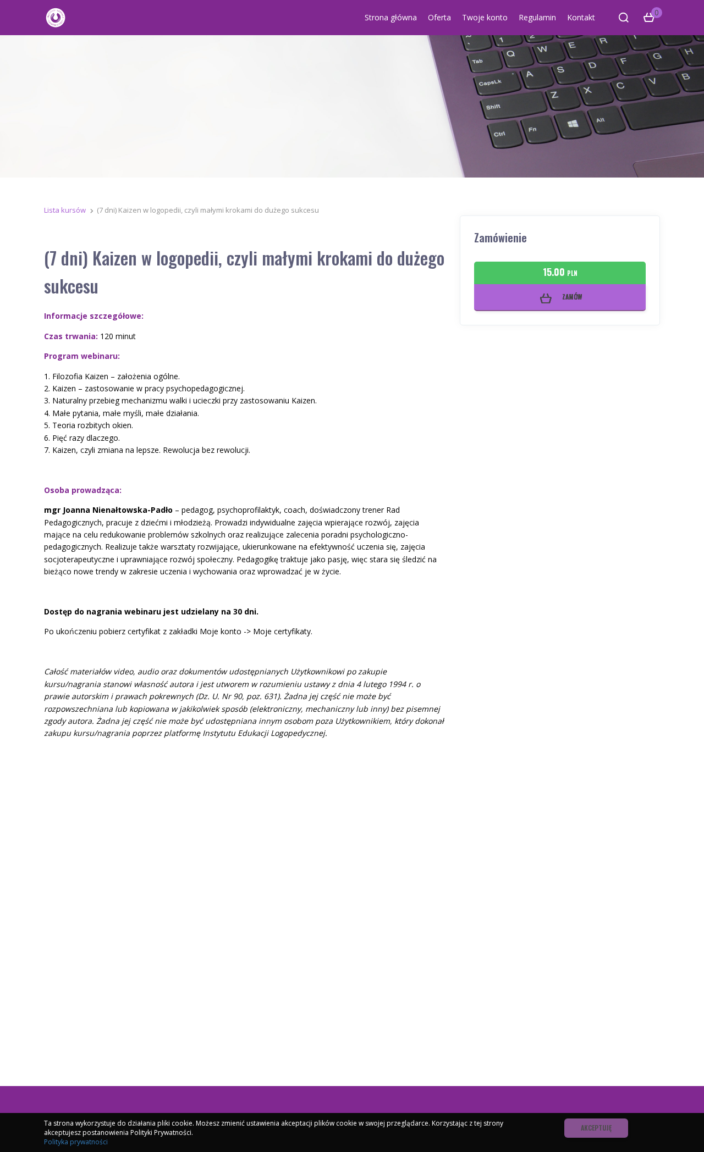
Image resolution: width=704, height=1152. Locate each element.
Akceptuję (596, 1127)
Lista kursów (65, 210)
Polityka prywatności (76, 1142)
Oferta (439, 17)
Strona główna (391, 17)
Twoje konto (485, 17)
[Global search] (624, 17)
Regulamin (537, 17)
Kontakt (581, 17)
